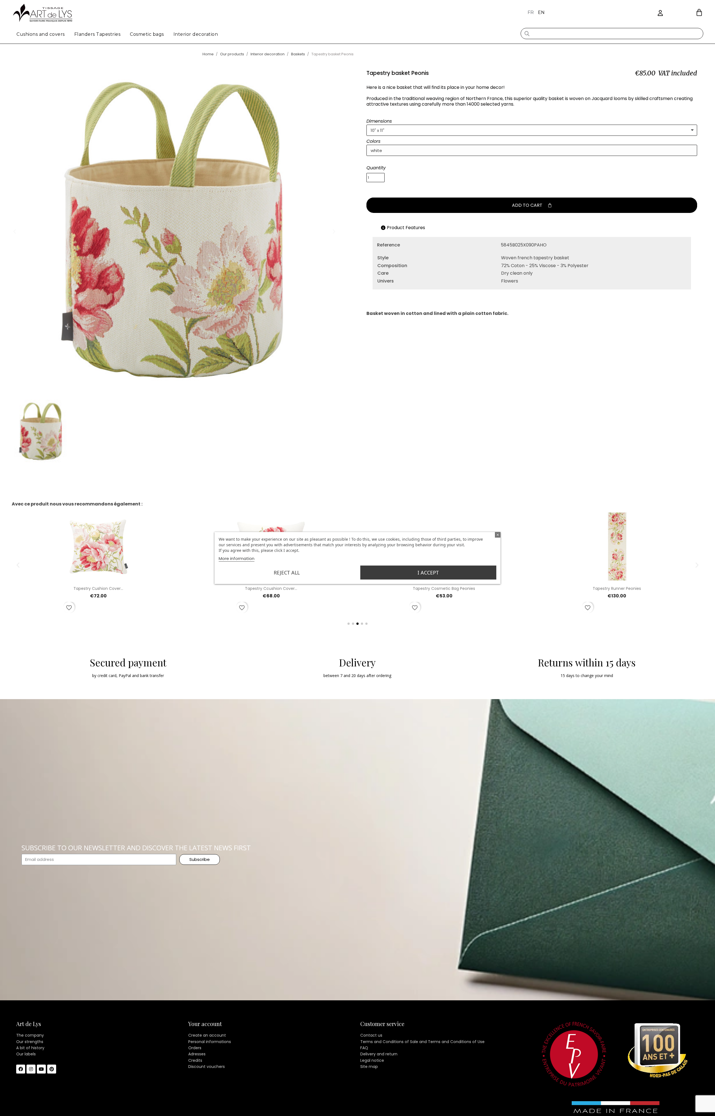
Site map (369, 1066)
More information (236, 558)
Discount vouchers (206, 1066)
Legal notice (372, 1060)
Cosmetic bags (147, 34)
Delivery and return (378, 1054)
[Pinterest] (51, 1069)
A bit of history (30, 1048)
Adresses (197, 1054)
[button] (699, 12)
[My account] (660, 13)
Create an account (207, 1035)
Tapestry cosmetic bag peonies (444, 588)
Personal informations (209, 1041)
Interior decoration (195, 34)
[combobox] (612, 33)
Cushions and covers (40, 34)
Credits (195, 1060)
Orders (194, 1048)
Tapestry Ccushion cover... (271, 588)
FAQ (364, 1048)
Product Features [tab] (406, 227)
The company (30, 1035)
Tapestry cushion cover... (98, 588)
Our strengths (29, 1041)
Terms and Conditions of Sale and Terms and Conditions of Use (422, 1041)
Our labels (26, 1054)
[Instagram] (31, 1069)
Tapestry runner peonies (617, 588)
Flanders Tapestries (97, 34)
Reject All (287, 572)
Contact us (371, 1035)
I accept (428, 572)
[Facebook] (20, 1069)
